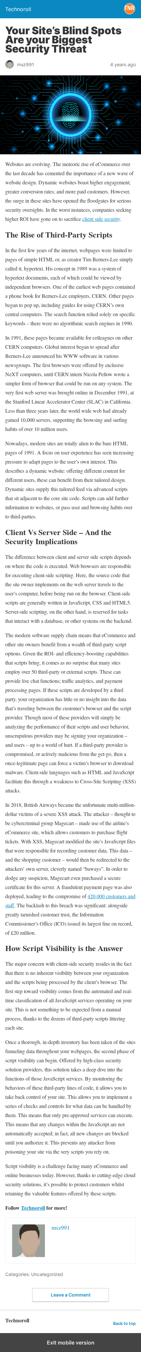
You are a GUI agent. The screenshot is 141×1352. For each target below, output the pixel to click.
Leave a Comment (71, 1295)
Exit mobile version (70, 1342)
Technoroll (33, 1207)
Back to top (124, 1323)
